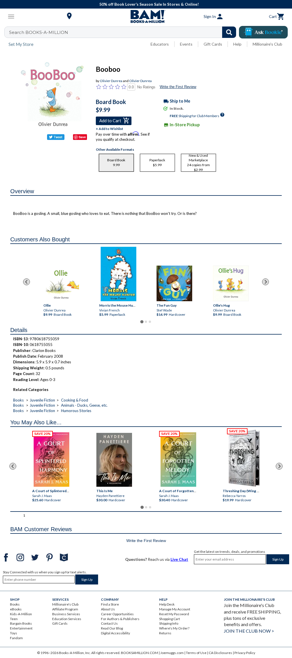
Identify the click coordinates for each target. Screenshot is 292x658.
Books (18, 400)
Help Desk (167, 604)
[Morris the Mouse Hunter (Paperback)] (118, 274)
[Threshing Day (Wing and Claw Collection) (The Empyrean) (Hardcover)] (244, 458)
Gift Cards (213, 44)
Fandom (16, 638)
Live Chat (179, 559)
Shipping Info (168, 623)
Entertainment (21, 628)
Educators (160, 44)
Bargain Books (21, 623)
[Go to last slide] (26, 281)
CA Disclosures (220, 653)
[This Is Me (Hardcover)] (114, 460)
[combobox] (124, 32)
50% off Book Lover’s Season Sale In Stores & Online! (149, 4)
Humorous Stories (76, 410)
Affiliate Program (65, 609)
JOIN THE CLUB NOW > (249, 630)
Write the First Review (178, 87)
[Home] (146, 16)
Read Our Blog (112, 628)
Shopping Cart (169, 619)
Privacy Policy (244, 653)
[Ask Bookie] (263, 32)
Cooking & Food (74, 400)
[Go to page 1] (141, 321)
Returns (165, 633)
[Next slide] (265, 281)
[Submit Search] (229, 32)
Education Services (66, 619)
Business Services (66, 614)
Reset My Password (174, 614)
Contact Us (109, 623)
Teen (14, 619)
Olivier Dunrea (111, 81)
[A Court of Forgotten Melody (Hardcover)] (178, 459)
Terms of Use (196, 653)
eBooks (16, 609)
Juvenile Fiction (42, 400)
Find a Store (110, 604)
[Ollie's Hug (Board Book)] (231, 283)
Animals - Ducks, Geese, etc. (84, 405)
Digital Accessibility (115, 633)
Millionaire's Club (267, 44)
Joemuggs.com (172, 653)
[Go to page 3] (150, 322)
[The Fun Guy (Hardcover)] (174, 283)
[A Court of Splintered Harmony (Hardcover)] (51, 459)
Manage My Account (174, 609)
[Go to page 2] (146, 322)
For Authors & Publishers (120, 619)
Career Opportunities (117, 614)
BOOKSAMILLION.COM (139, 653)
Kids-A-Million (21, 614)
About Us (108, 609)
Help (237, 44)
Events (186, 44)
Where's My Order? (174, 628)
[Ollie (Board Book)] (61, 283)
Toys (13, 633)
